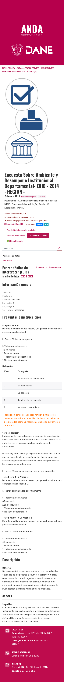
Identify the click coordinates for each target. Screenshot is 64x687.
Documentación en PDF (14, 224)
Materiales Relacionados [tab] (16, 235)
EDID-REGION (7, 260)
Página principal (8, 68)
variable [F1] (31, 71)
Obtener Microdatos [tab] (16, 241)
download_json (55, 267)
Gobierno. (42, 196)
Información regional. (29, 196)
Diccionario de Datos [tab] (38, 235)
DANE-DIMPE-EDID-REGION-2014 (13, 71)
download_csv (42, 267)
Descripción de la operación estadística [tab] (21, 230)
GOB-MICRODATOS (47, 68)
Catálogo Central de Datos (28, 68)
